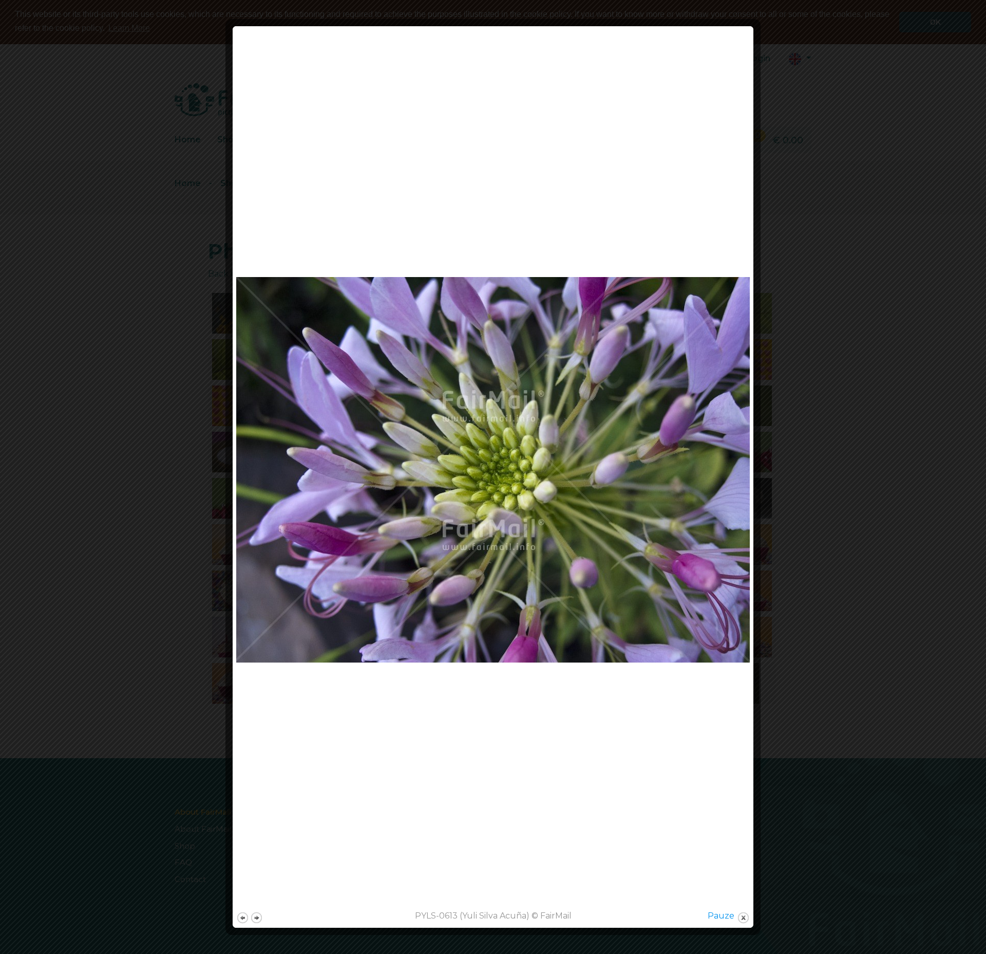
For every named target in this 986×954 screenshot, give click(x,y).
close (743, 917)
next (256, 917)
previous (242, 917)
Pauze (721, 916)
